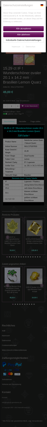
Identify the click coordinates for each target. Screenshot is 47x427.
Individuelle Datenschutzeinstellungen (23, 40)
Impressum (16, 47)
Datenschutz (30, 47)
